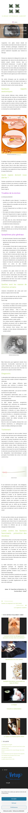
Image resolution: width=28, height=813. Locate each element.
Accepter (14, 799)
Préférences (14, 807)
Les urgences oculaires (6, 757)
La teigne (14, 704)
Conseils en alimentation (14, 709)
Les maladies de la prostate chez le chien (10, 755)
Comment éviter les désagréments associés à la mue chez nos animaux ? (14, 636)
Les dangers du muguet (6, 744)
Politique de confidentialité (18, 810)
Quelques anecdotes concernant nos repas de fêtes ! (14, 682)
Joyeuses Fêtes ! (5, 748)
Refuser (14, 803)
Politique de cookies (7, 810)
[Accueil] (5, 33)
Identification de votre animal (14, 659)
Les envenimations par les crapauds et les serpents (12, 753)
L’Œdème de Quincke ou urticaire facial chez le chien (13, 746)
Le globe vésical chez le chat (20, 33)
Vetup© (8, 782)
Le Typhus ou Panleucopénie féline (14, 736)
